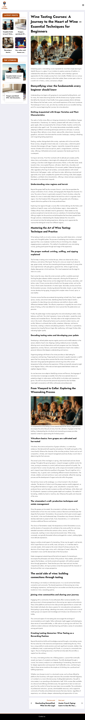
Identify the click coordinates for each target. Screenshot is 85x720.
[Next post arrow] (82, 703)
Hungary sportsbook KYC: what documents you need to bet (20, 33)
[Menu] (83, 5)
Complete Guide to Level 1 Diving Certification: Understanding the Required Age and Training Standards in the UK (8, 33)
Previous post (51, 700)
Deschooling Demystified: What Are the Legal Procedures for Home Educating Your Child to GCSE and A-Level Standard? (45, 704)
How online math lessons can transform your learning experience (20, 51)
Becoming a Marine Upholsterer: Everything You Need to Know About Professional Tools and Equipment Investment (8, 51)
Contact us (42, 716)
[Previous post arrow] (31, 703)
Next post (61, 700)
